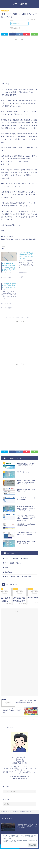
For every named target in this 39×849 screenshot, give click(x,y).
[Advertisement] (19, 60)
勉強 (18, 317)
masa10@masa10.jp (22, 776)
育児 (28, 317)
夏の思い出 (8, 572)
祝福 (6, 567)
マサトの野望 (19, 3)
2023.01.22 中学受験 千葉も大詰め (16, 558)
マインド (5, 317)
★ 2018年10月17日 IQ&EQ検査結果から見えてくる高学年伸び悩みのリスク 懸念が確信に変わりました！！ (8, 267)
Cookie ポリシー (13, 841)
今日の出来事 (5, 10)
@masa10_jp (22, 778)
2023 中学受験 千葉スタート (14, 563)
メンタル (12, 317)
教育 (23, 317)
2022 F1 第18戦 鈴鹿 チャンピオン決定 (18, 576)
